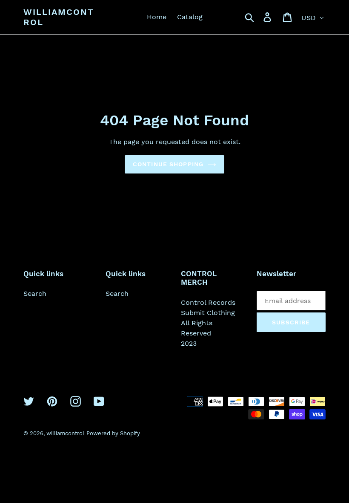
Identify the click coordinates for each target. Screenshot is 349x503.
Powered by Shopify (113, 433)
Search (34, 293)
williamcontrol (58, 17)
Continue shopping (168, 164)
